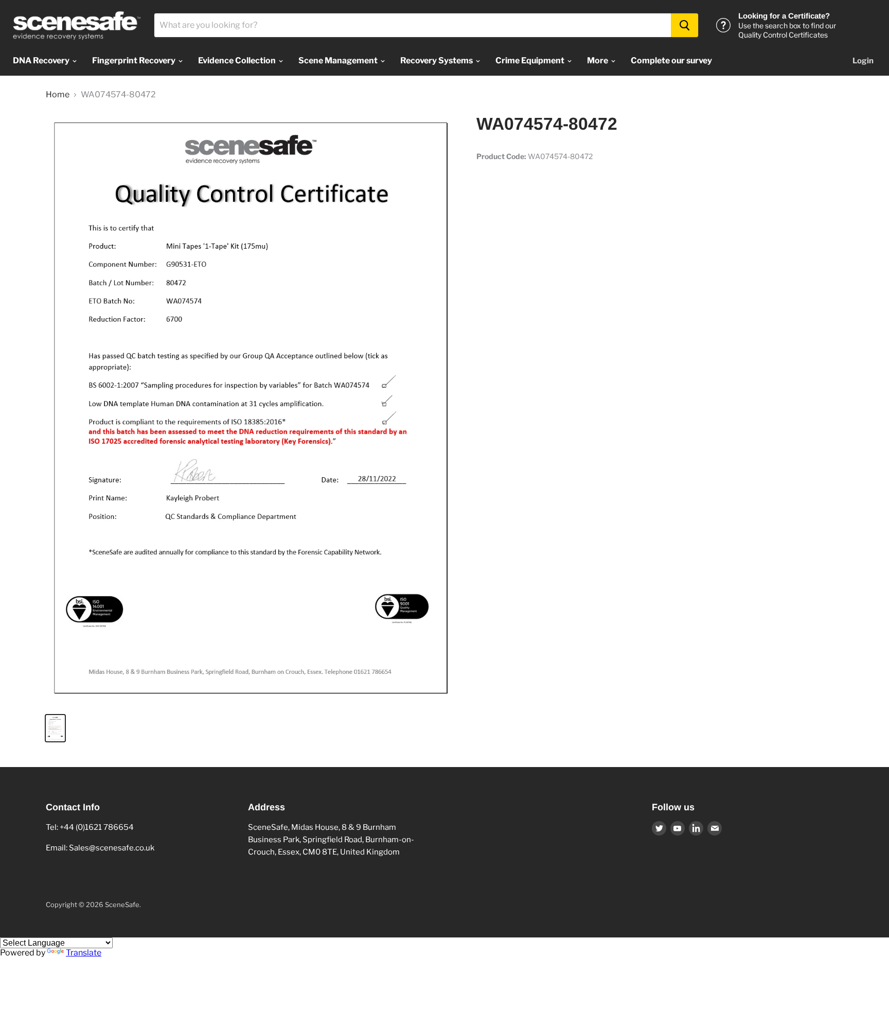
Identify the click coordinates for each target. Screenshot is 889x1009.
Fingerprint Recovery (134, 60)
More (598, 60)
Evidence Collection (237, 60)
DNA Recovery (42, 60)
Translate (83, 953)
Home (57, 94)
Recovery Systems (437, 60)
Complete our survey (671, 60)
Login (863, 60)
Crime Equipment (530, 60)
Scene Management (338, 60)
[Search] (684, 25)
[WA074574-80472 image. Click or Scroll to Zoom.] (251, 409)
